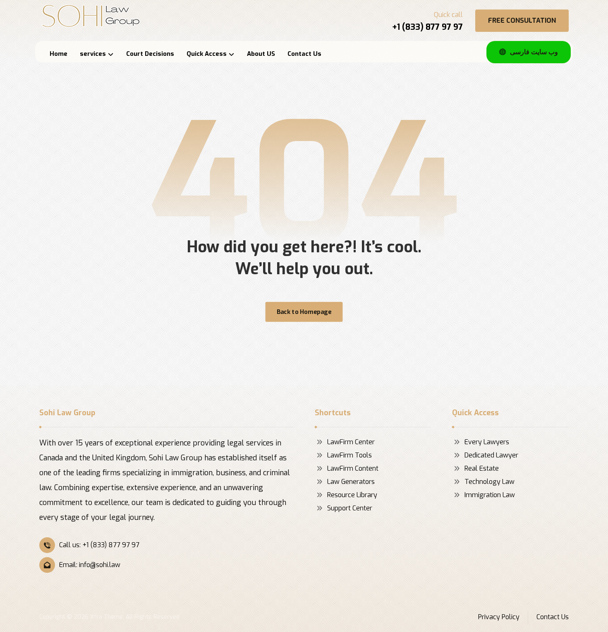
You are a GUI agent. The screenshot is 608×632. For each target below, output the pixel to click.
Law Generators (351, 481)
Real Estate (481, 468)
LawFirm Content (352, 468)
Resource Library (352, 495)
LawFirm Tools (349, 455)
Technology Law (489, 481)
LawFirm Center (351, 442)
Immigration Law (489, 495)
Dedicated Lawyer (491, 455)
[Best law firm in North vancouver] (91, 16)
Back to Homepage (304, 312)
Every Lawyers (486, 442)
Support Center (349, 508)
